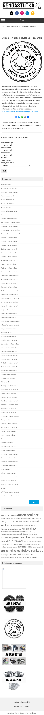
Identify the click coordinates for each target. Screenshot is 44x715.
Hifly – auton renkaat (8, 310)
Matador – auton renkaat (9, 363)
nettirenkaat (15, 541)
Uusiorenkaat (5, 469)
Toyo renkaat (23, 557)
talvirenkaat (15, 554)
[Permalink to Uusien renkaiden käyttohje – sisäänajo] (22, 81)
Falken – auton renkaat (8, 264)
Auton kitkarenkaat (7, 199)
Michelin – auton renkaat (9, 370)
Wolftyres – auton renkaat (10, 492)
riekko (4, 550)
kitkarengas (32, 531)
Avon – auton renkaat (8, 215)
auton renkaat (28, 515)
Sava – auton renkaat (8, 435)
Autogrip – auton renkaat (9, 192)
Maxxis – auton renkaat (9, 367)
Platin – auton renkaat (8, 412)
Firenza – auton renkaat (9, 272)
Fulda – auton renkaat (8, 283)
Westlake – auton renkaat (9, 484)
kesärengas (17, 529)
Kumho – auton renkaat (9, 340)
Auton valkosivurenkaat (9, 211)
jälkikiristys (15, 125)
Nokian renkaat (28, 541)
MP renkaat (5, 382)
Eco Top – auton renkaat (9, 260)
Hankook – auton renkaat (9, 306)
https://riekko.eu (7, 529)
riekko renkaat (32, 550)
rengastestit (36, 544)
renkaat (3, 547)
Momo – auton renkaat (9, 374)
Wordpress (32, 713)
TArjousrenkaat (5, 557)
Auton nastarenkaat (8, 203)
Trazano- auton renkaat (9, 458)
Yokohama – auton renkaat (10, 496)
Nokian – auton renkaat (9, 397)
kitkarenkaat (5, 534)
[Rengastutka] (22, 9)
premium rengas (11, 544)
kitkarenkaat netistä (17, 534)
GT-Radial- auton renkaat (9, 302)
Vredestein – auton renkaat (10, 477)
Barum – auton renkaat (9, 218)
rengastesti (28, 544)
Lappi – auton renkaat (8, 348)
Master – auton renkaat (9, 359)
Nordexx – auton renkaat (9, 401)
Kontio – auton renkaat (9, 336)
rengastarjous (20, 544)
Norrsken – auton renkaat (9, 404)
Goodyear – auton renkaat (10, 298)
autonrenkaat (5, 518)
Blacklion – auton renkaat (9, 226)
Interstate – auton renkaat (10, 325)
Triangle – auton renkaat (9, 461)
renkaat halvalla (12, 547)
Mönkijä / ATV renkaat (8, 386)
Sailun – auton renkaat (8, 431)
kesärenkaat (29, 528)
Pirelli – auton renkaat (8, 408)
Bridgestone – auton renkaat (10, 230)
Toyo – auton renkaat (8, 450)
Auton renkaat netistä (18, 518)
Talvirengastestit (7, 442)
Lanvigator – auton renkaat (10, 344)
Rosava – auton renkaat (9, 423)
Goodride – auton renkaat (10, 294)
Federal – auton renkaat (9, 268)
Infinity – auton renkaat (9, 317)
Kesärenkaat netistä (9, 532)
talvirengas (4, 554)
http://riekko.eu (30, 525)
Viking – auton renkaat (8, 473)
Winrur (3, 488)
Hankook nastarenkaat (18, 525)
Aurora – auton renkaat (9, 188)
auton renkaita (31, 518)
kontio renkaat (28, 534)
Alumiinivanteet (6, 184)
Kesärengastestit (7, 332)
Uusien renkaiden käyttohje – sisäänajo (22, 37)
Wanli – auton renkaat (8, 480)
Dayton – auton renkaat (9, 245)
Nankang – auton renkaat (9, 389)
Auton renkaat (14, 122)
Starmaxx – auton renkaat (10, 439)
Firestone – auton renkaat (10, 275)
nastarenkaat (23, 537)
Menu (22, 20)
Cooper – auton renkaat (9, 237)
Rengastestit (5, 420)
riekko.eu (14, 550)
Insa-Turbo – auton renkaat (10, 321)
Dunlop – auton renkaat (9, 256)
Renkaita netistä (37, 547)
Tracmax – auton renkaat (9, 454)
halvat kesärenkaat (22, 521)
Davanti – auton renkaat (9, 241)
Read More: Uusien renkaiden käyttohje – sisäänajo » (20, 112)
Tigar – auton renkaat (8, 446)
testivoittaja (14, 557)
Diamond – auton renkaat (9, 253)
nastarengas (10, 538)
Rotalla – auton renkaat (9, 427)
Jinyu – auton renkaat (8, 329)
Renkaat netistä (24, 547)
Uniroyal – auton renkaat (9, 465)
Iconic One (10, 713)
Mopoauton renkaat (8, 378)
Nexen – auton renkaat (8, 393)
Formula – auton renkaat (9, 279)
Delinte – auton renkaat (9, 249)
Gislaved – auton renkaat (9, 291)
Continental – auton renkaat (10, 234)
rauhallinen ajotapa (26, 125)
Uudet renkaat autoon (15, 128)
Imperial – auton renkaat (9, 313)
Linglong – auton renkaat (9, 355)
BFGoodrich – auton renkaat (10, 222)
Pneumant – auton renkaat (10, 416)
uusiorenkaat (32, 557)
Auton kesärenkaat (7, 196)
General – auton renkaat (9, 287)
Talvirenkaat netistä (27, 554)
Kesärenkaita (23, 532)
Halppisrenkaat (7, 522)
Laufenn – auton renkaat (9, 351)
